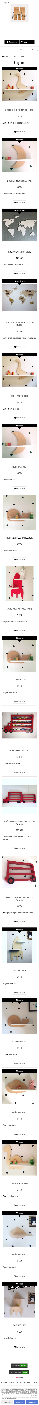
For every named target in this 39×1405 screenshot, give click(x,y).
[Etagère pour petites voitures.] (19, 725)
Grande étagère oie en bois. (19, 396)
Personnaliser (7, 1402)
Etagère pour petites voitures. (20, 750)
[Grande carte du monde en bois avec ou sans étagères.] (19, 297)
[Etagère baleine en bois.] (19, 512)
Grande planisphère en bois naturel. (19, 252)
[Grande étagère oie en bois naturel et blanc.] (19, 84)
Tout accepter (32, 1402)
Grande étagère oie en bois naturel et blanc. (19, 110)
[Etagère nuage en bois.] (19, 1087)
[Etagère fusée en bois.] (19, 945)
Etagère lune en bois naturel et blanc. (19, 181)
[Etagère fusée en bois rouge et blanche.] (19, 583)
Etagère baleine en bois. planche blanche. (19, 538)
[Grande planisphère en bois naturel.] (19, 226)
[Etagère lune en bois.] (19, 441)
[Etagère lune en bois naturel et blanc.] (19, 155)
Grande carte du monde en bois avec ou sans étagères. (19, 323)
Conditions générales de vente (27, 1382)
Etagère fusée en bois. (19, 970)
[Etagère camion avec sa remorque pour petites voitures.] (19, 796)
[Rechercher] (36, 49)
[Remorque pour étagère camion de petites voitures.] (19, 872)
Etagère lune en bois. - (19, 467)
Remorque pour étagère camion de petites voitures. (19, 898)
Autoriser (23, 1366)
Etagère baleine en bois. (19, 679)
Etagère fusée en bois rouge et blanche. (19, 609)
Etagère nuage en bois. (19, 1112)
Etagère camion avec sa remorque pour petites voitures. (19, 822)
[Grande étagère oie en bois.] (19, 370)
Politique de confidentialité (9, 1398)
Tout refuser (19, 1402)
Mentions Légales (7, 1382)
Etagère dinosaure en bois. (19, 1183)
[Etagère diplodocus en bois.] (19, 1158)
